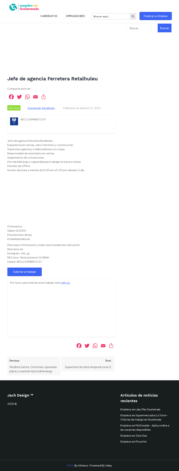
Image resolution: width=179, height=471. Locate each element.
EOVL (70, 465)
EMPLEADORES (75, 15)
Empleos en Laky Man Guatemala (140, 409)
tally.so (65, 282)
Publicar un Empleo (156, 16)
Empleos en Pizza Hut (133, 441)
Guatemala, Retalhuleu (41, 108)
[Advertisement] (61, 49)
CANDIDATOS (48, 15)
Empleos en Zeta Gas (133, 435)
